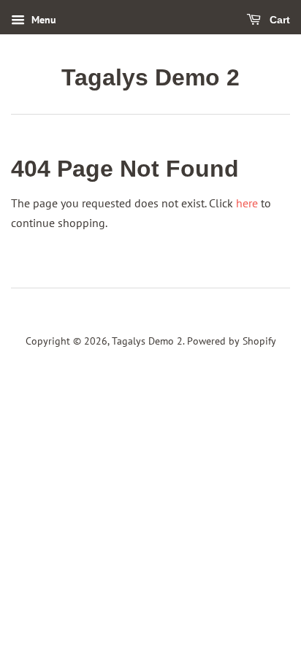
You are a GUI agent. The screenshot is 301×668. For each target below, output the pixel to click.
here (247, 203)
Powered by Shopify (231, 341)
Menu (42, 19)
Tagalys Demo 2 (150, 77)
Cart (278, 20)
